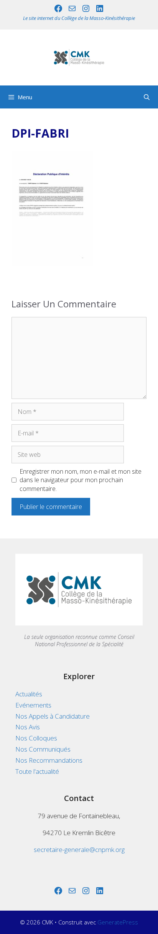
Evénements (33, 705)
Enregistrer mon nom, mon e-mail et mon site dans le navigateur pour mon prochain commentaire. (81, 480)
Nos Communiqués (43, 749)
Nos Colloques (36, 738)
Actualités (28, 693)
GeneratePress (117, 922)
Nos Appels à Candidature (52, 716)
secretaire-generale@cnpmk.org (79, 849)
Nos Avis (27, 726)
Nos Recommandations (48, 760)
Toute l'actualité (37, 771)
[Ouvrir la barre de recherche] (146, 96)
